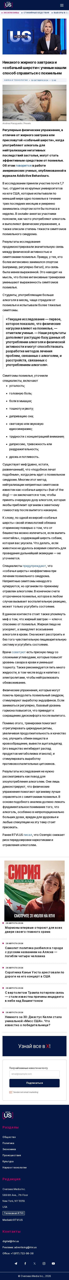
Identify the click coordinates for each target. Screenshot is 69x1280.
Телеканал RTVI (13, 1213)
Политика (8, 1143)
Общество (9, 1137)
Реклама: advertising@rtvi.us (20, 1247)
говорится (24, 165)
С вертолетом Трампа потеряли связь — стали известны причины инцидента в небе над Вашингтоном (34, 996)
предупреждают (34, 566)
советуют (19, 652)
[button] (61, 5)
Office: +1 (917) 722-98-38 (18, 1253)
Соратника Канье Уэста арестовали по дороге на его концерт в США (34, 974)
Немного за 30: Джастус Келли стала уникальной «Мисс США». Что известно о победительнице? (33, 1021)
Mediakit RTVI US (13, 1220)
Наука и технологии (16, 80)
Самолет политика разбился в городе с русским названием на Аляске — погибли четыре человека (34, 952)
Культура (8, 1161)
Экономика (9, 1149)
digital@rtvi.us (11, 1241)
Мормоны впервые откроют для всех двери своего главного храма (33, 929)
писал (28, 835)
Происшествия (12, 1155)
